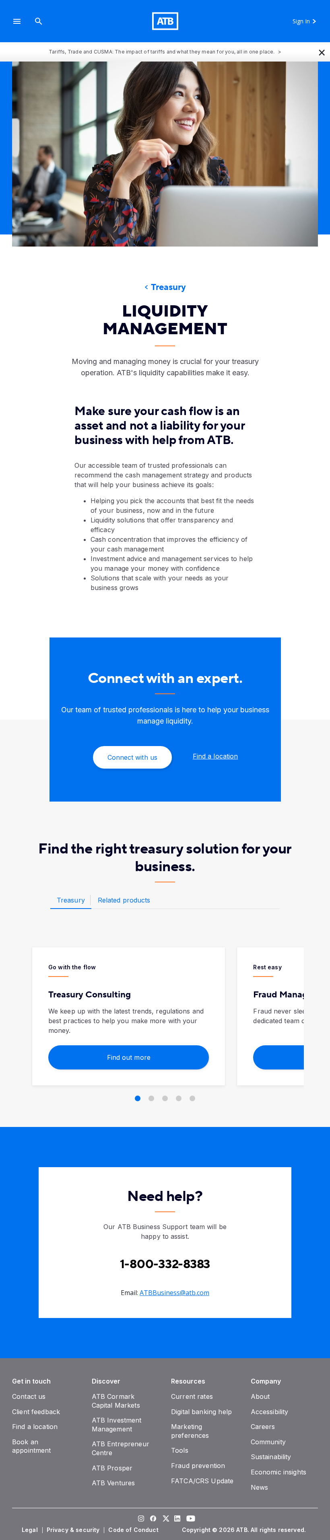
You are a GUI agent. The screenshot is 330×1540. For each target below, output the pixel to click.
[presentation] (165, 154)
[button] (17, 21)
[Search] (39, 21)
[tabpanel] (165, 1024)
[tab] (70, 900)
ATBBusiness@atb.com (174, 1292)
